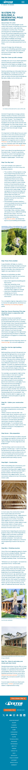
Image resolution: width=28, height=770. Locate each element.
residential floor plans (13, 145)
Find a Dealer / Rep (17, 698)
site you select (11, 218)
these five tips (5, 342)
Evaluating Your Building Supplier (13, 304)
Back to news (8, 5)
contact (10, 683)
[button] (23, 2)
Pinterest (4, 141)
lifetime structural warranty (9, 675)
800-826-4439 (20, 710)
